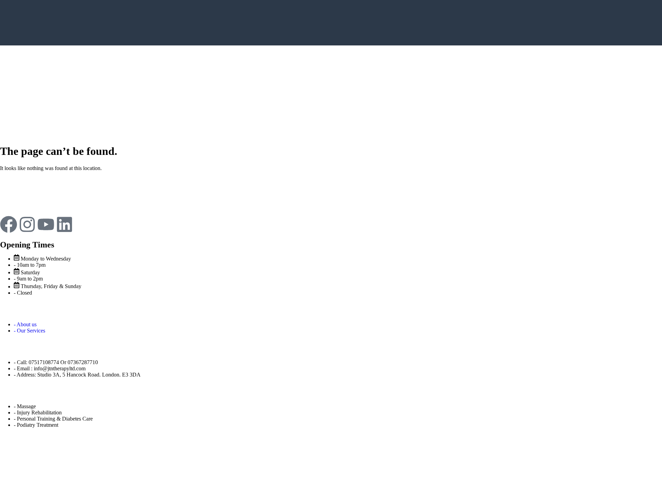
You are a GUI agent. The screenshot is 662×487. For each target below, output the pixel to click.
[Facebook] (8, 224)
